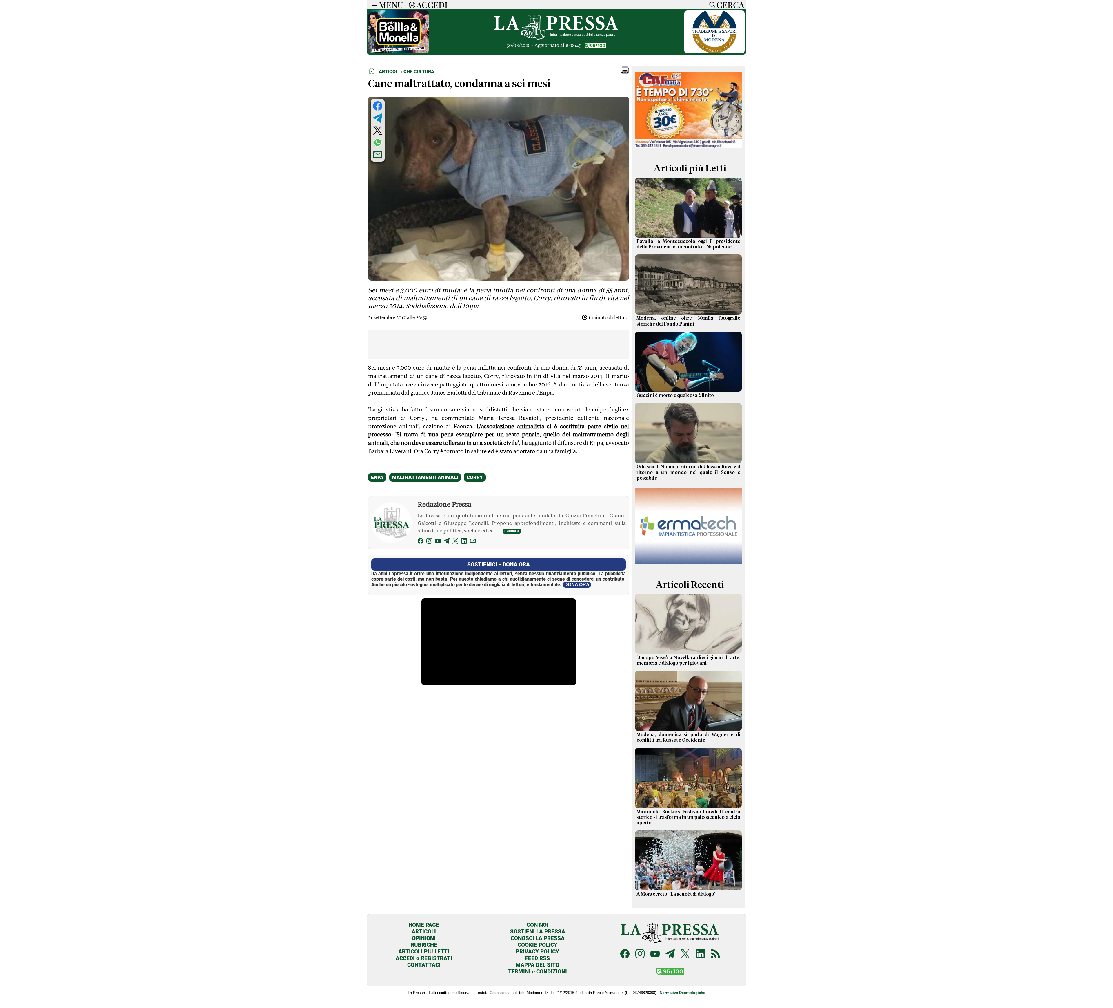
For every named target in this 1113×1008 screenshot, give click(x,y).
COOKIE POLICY (537, 945)
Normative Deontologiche (682, 993)
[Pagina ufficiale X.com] (685, 954)
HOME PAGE (423, 925)
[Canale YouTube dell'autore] (438, 542)
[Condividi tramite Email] (377, 154)
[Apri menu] (373, 4)
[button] (625, 72)
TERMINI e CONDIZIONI (537, 971)
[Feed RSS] (715, 954)
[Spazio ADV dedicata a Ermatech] (688, 565)
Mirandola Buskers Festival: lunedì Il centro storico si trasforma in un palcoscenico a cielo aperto (688, 817)
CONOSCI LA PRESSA (538, 938)
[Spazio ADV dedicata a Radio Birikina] (398, 52)
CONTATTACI (424, 965)
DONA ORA (577, 584)
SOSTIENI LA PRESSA (537, 931)
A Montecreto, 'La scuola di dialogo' (675, 894)
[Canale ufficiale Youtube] (655, 954)
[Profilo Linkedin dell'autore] (464, 542)
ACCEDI (432, 4)
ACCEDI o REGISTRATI (424, 958)
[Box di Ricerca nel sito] (711, 4)
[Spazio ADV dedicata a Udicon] (688, 149)
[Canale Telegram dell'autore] (447, 542)
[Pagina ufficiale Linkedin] (700, 954)
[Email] (473, 542)
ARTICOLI (424, 931)
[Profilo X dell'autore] (455, 542)
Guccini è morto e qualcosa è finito (675, 395)
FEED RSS (537, 958)
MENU (391, 4)
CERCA (730, 4)
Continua (511, 531)
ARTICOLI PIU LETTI (423, 951)
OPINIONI (424, 938)
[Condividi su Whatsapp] (377, 142)
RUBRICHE (424, 945)
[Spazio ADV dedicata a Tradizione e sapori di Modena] (714, 52)
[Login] (412, 4)
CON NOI (537, 925)
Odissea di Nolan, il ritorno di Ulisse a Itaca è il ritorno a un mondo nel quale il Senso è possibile (688, 472)
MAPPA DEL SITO (537, 965)
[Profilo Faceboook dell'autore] (420, 542)
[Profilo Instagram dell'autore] (429, 542)
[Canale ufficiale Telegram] (670, 954)
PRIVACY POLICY (537, 951)
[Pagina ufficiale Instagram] (640, 954)
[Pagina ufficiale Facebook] (625, 954)
